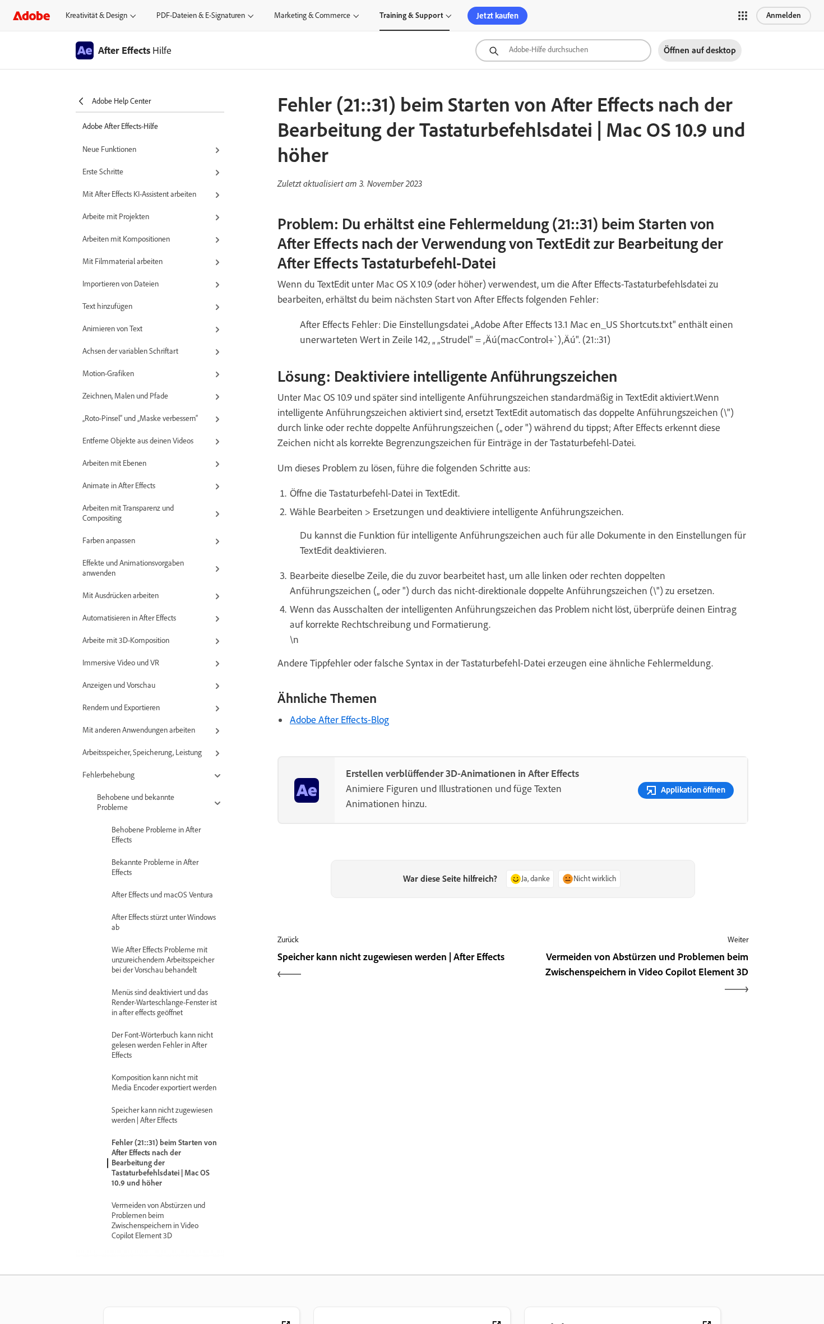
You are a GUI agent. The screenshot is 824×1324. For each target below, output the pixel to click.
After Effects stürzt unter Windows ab (164, 922)
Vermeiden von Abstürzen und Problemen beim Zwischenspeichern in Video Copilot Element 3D (158, 1220)
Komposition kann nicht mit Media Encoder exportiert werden (164, 1082)
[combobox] (563, 50)
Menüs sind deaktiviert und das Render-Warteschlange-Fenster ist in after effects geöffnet (164, 1002)
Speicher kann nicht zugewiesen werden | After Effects (162, 1115)
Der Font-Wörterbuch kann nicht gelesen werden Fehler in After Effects (162, 1045)
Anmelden (783, 15)
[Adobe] (31, 15)
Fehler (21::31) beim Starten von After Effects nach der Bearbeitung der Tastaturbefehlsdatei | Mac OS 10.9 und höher (164, 1163)
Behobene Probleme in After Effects (156, 835)
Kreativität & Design (96, 15)
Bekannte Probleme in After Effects (155, 867)
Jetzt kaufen (497, 16)
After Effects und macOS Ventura (162, 895)
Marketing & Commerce (312, 15)
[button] (743, 16)
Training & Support (411, 15)
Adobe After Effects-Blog (339, 720)
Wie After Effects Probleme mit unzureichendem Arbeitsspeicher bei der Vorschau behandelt (163, 960)
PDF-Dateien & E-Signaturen (200, 15)
